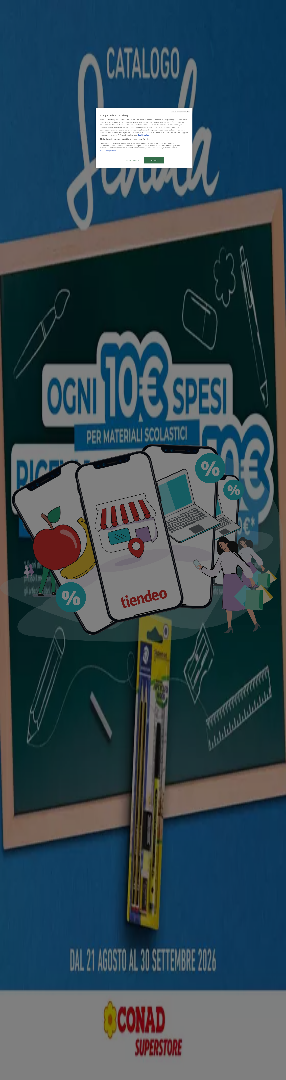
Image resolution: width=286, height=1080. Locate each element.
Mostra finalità (132, 160)
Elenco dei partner (108, 151)
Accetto (154, 160)
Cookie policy (143, 135)
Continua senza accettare (180, 112)
